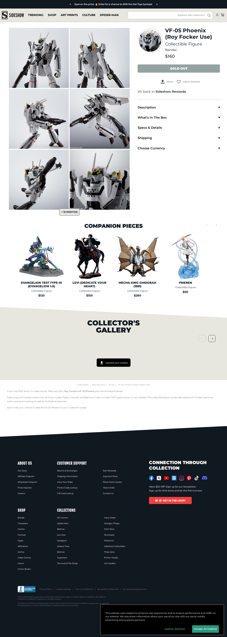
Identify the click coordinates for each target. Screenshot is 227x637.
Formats (22, 535)
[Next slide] (157, 4)
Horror (21, 563)
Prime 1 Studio (111, 557)
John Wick (109, 529)
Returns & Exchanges (67, 470)
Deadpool (62, 540)
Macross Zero (98, 384)
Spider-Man (109, 15)
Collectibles (82, 384)
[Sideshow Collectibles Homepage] (13, 15)
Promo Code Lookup (67, 487)
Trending (35, 15)
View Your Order (65, 482)
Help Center (109, 487)
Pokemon (109, 540)
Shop (52, 15)
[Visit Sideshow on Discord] (204, 478)
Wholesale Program (27, 482)
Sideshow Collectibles (114, 546)
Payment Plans (110, 476)
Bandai (171, 50)
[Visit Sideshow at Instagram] (181, 478)
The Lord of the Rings (67, 563)
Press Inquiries (25, 487)
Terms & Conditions (84, 589)
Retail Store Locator (112, 482)
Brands (21, 517)
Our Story (22, 470)
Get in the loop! (174, 500)
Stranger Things (111, 523)
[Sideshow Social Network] (174, 478)
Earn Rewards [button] (109, 470)
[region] (162, 619)
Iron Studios (109, 563)
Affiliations (23, 546)
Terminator (109, 535)
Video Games (24, 557)
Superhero (62, 557)
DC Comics (62, 517)
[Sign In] (217, 15)
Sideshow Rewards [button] (171, 91)
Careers (21, 493)
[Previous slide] (70, 4)
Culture (88, 15)
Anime (21, 552)
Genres (21, 529)
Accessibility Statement (108, 589)
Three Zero (109, 552)
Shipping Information (67, 476)
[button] (188, 82)
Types (20, 540)
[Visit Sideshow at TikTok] (196, 478)
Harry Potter (110, 517)
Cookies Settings (63, 589)
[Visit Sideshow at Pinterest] (189, 478)
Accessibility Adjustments (134, 589)
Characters (23, 523)
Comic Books (24, 569)
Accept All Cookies (205, 628)
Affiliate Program (26, 476)
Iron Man (61, 535)
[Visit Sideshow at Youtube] (166, 478)
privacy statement (60, 605)
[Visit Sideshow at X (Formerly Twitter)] (159, 478)
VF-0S (112, 384)
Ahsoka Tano (63, 546)
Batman (61, 529)
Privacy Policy (45, 589)
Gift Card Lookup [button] (65, 493)
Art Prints (69, 15)
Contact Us (108, 493)
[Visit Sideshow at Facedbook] (151, 478)
